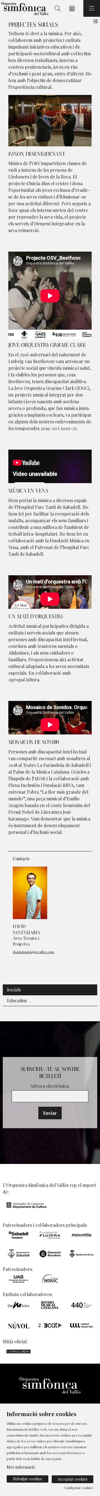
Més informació (21, 1467)
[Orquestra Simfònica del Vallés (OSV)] (24, 8)
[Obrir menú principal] (91, 8)
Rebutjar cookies (27, 1478)
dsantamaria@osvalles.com (33, 951)
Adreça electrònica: (50, 1086)
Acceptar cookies (73, 1479)
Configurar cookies (78, 1487)
